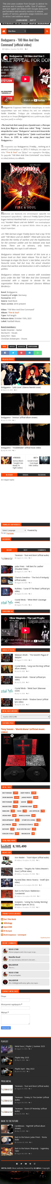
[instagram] (34, 1164)
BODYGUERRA (32, 346)
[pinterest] (30, 1164)
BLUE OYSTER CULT (24, 829)
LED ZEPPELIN (34, 811)
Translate (10, 534)
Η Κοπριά (8, 931)
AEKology (8, 923)
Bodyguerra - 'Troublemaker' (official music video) (21, 448)
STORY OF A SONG (28, 820)
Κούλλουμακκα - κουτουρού (15, 935)
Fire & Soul (12, 152)
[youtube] (25, 1164)
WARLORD (5, 811)
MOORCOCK (26, 834)
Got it (33, 20)
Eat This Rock (10, 919)
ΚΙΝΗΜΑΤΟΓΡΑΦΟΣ (26, 824)
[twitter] (21, 1164)
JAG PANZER (6, 824)
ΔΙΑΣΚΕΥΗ (21, 346)
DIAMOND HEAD (26, 806)
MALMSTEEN (6, 806)
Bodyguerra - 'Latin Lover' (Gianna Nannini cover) (21, 387)
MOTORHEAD (7, 793)
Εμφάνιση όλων (45, 937)
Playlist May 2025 (22, 1058)
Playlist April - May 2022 (24, 1069)
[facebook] (17, 1164)
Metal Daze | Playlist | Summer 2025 (30, 1046)
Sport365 (8, 927)
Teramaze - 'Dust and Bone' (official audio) (32, 555)
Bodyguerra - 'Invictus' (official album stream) (19, 417)
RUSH (19, 811)
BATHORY (5, 829)
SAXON (23, 802)
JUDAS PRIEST (27, 797)
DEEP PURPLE (25, 793)
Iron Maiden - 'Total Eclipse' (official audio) (32, 858)
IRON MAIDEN (7, 797)
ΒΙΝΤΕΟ (12, 346)
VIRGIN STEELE (8, 834)
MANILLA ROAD (24, 815)
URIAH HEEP (6, 815)
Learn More (21, 20)
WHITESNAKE (7, 802)
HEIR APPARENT (8, 820)
